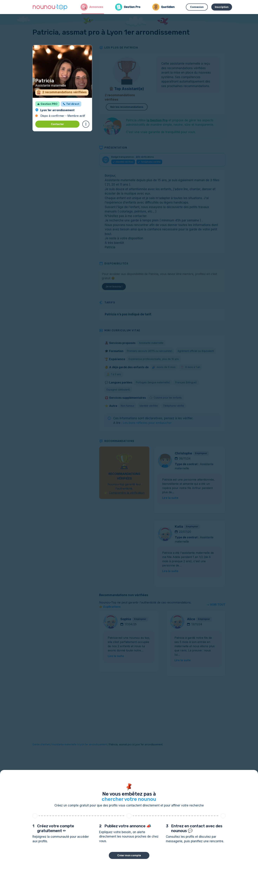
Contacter (57, 124)
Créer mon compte (129, 855)
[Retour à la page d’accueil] (50, 7)
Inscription (222, 6)
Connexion (197, 6)
